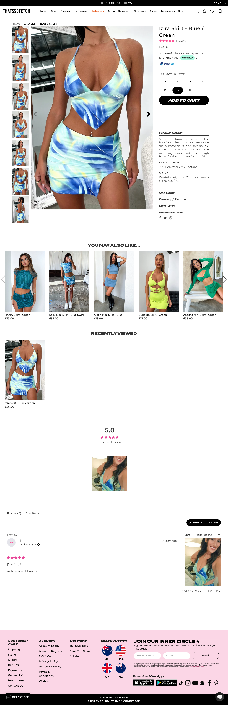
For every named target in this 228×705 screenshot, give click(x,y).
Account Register (50, 651)
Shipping (14, 649)
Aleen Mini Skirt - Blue (108, 314)
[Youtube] (195, 683)
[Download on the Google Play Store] (166, 685)
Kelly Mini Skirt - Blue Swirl (66, 314)
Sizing (12, 654)
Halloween (97, 11)
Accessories (168, 11)
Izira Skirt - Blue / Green (40, 23)
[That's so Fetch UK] (107, 668)
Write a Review (206, 523)
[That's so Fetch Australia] (107, 650)
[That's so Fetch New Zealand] (120, 668)
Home (17, 23)
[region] (110, 473)
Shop (54, 11)
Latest (44, 11)
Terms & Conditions (125, 701)
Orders (12, 659)
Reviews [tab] (14, 513)
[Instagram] (187, 683)
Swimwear (124, 11)
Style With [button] (167, 206)
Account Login (49, 646)
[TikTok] (180, 683)
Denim (111, 11)
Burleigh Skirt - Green (153, 314)
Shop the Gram (80, 651)
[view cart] (220, 11)
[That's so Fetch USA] (120, 650)
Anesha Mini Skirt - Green (199, 314)
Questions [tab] (32, 513)
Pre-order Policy (50, 666)
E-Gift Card (46, 656)
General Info (16, 675)
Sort (188, 534)
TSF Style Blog (79, 646)
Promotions (16, 680)
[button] (204, 10)
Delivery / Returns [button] (172, 199)
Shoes (153, 11)
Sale (180, 11)
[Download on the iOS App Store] (143, 684)
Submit (206, 655)
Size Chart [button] (167, 193)
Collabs (74, 656)
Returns (13, 665)
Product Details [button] (171, 133)
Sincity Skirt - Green (17, 314)
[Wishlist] (212, 10)
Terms (202, 666)
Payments (15, 670)
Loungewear (80, 11)
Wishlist (44, 681)
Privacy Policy (48, 661)
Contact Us (15, 685)
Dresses (65, 11)
